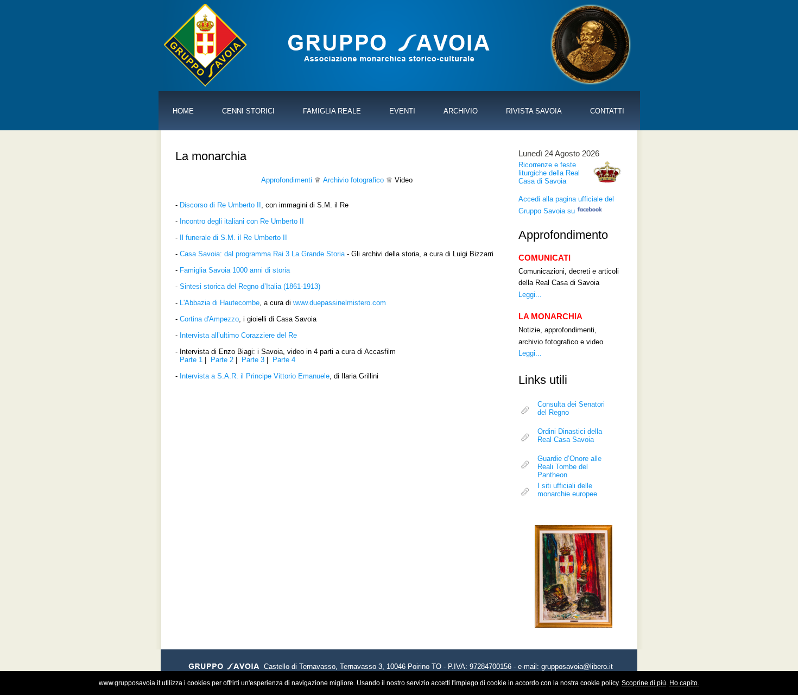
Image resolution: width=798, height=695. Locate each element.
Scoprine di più (644, 683)
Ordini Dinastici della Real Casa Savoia (569, 435)
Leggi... (530, 294)
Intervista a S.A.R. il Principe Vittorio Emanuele (255, 376)
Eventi (402, 111)
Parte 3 (253, 360)
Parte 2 (222, 360)
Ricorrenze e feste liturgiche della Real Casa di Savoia (549, 173)
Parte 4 (284, 360)
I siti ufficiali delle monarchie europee (567, 490)
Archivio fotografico (353, 180)
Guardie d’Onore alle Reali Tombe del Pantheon (569, 464)
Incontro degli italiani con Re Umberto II (242, 221)
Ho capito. (684, 683)
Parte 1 (191, 360)
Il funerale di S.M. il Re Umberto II (233, 237)
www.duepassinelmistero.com (339, 303)
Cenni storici (248, 111)
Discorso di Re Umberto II (220, 205)
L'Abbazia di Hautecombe (219, 303)
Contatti (607, 111)
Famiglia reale (332, 111)
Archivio (461, 111)
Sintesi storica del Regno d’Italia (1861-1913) (250, 286)
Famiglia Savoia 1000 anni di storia (235, 270)
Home (183, 111)
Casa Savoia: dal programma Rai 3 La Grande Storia (262, 254)
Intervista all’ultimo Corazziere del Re (238, 335)
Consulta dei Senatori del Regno (571, 408)
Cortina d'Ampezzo (209, 319)
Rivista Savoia (534, 111)
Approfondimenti (286, 180)
